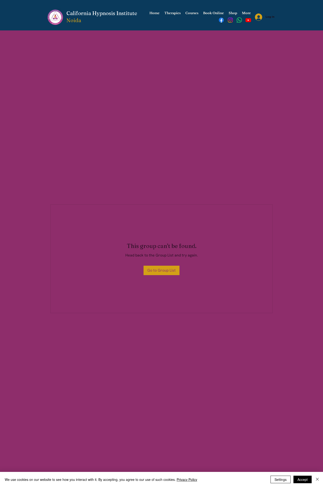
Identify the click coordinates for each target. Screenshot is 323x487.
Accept (302, 479)
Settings (281, 479)
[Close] (317, 479)
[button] (172, 13)
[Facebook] (221, 20)
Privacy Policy (187, 479)
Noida (73, 20)
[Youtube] (248, 20)
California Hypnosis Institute (101, 13)
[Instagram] (230, 20)
